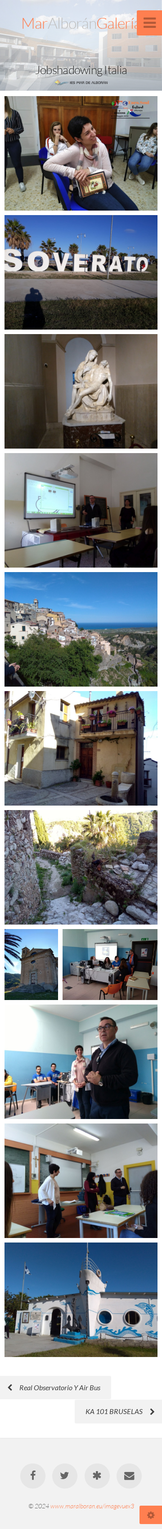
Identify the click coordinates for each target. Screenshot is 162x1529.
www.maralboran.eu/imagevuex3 (92, 1506)
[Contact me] (129, 1476)
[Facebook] (32, 1476)
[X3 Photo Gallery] (97, 1476)
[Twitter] (64, 1476)
